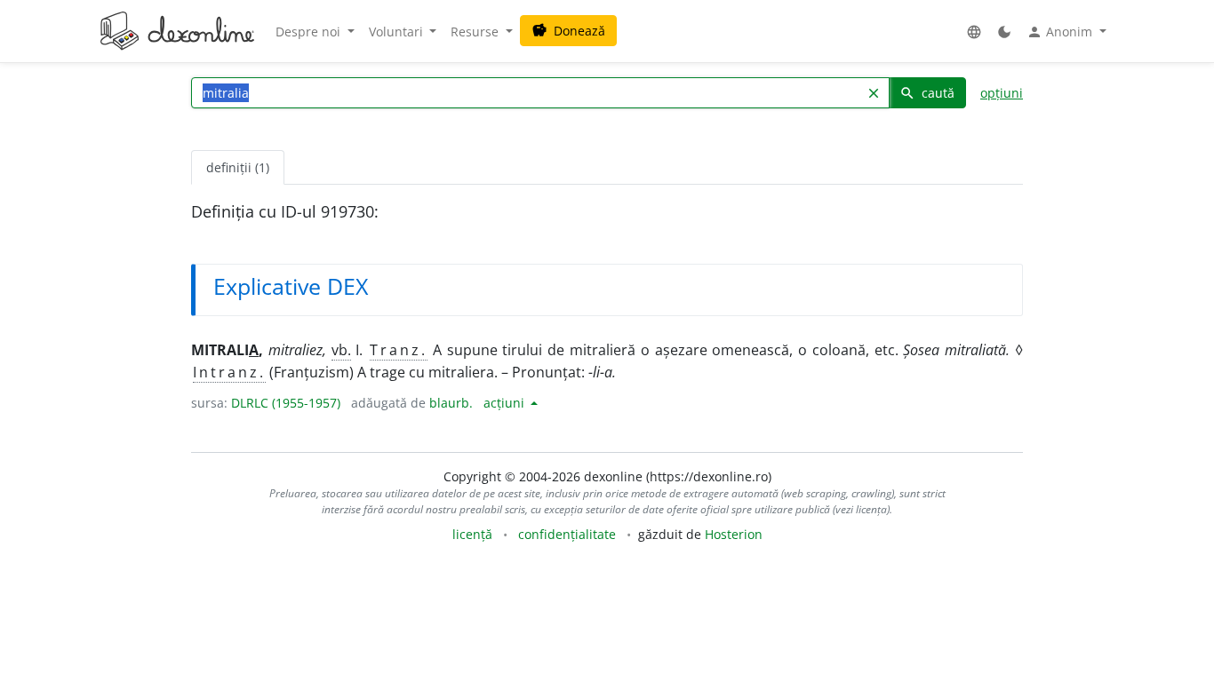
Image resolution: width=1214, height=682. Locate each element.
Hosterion (734, 534)
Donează (568, 30)
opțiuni (1001, 92)
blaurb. (451, 402)
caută (926, 92)
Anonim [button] (1061, 32)
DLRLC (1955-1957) (285, 402)
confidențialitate (567, 534)
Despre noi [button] (310, 31)
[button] (974, 31)
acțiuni (505, 402)
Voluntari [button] (398, 31)
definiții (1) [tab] (237, 167)
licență (472, 534)
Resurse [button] (476, 31)
